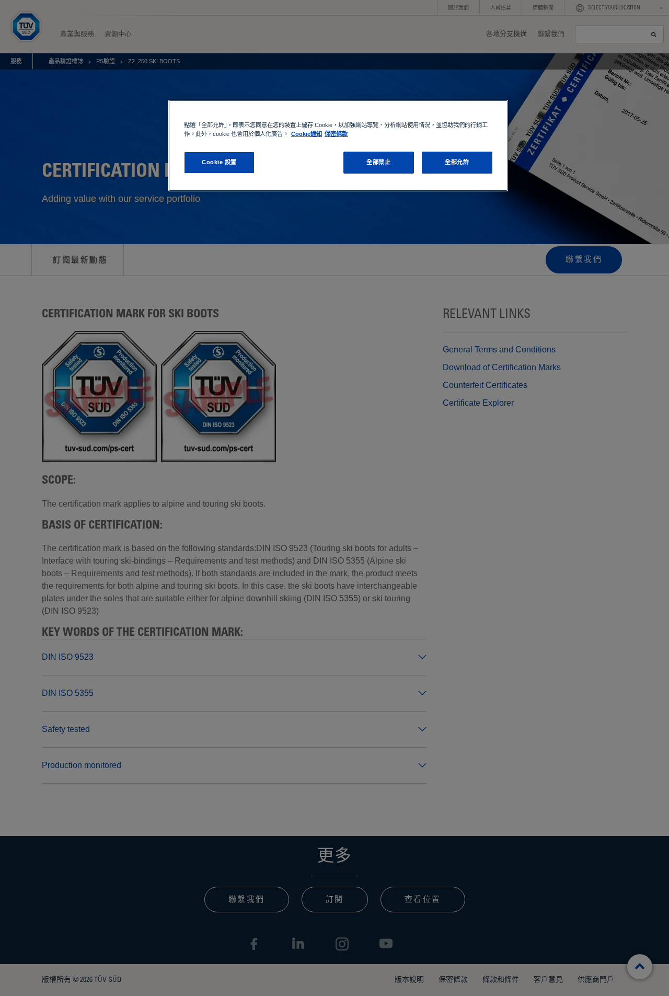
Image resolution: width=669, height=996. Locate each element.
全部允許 (457, 162)
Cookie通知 (306, 134)
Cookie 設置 (219, 162)
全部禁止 (378, 162)
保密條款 (336, 134)
